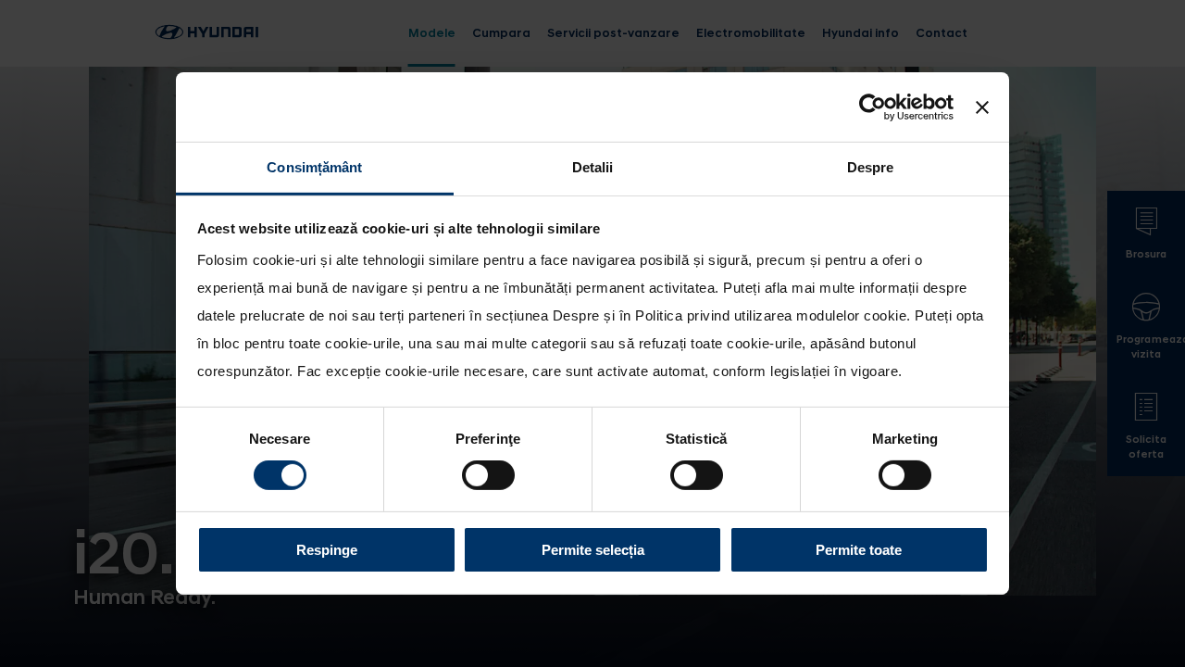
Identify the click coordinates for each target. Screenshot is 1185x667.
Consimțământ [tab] (314, 167)
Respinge (326, 550)
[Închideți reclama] (982, 106)
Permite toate (859, 550)
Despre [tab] (870, 167)
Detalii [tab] (593, 167)
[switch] (488, 475)
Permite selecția (593, 550)
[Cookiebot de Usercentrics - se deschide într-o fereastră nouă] (873, 106)
